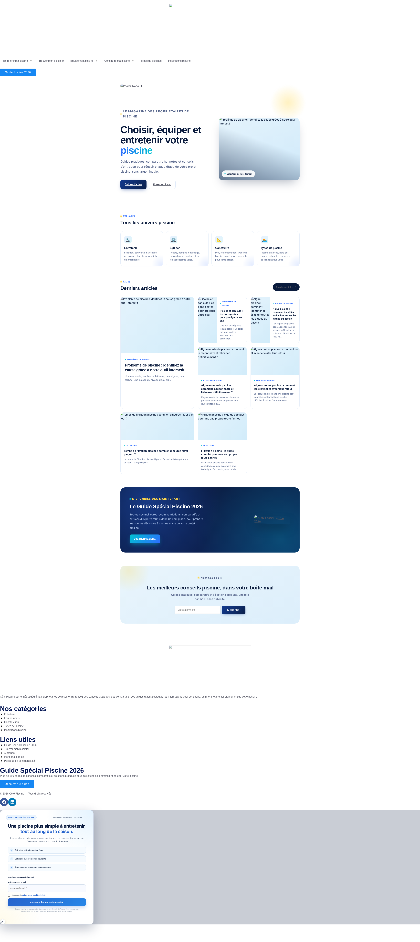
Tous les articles (285, 287)
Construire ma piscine (117, 60)
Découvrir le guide (145, 538)
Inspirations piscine (179, 60)
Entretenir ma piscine (15, 60)
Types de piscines (151, 60)
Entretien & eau (162, 184)
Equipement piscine (82, 60)
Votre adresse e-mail (17, 882)
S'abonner (234, 609)
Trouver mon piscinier (51, 60)
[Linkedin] (12, 802)
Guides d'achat (133, 184)
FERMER (2, 921)
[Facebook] (4, 802)
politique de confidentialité (33, 895)
